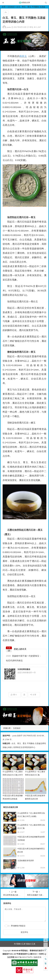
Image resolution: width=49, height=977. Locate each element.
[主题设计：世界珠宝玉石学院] (24, 965)
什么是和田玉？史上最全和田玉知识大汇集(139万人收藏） (13, 775)
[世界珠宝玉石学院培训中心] (24, 3)
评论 (31, 27)
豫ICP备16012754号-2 (24, 957)
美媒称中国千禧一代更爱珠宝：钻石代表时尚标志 (23, 658)
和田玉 (23, 56)
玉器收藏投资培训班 (25, 860)
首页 (3, 7)
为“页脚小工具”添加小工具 (24, 944)
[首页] (46, 940)
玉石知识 (11, 7)
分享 (34, 695)
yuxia (8, 27)
